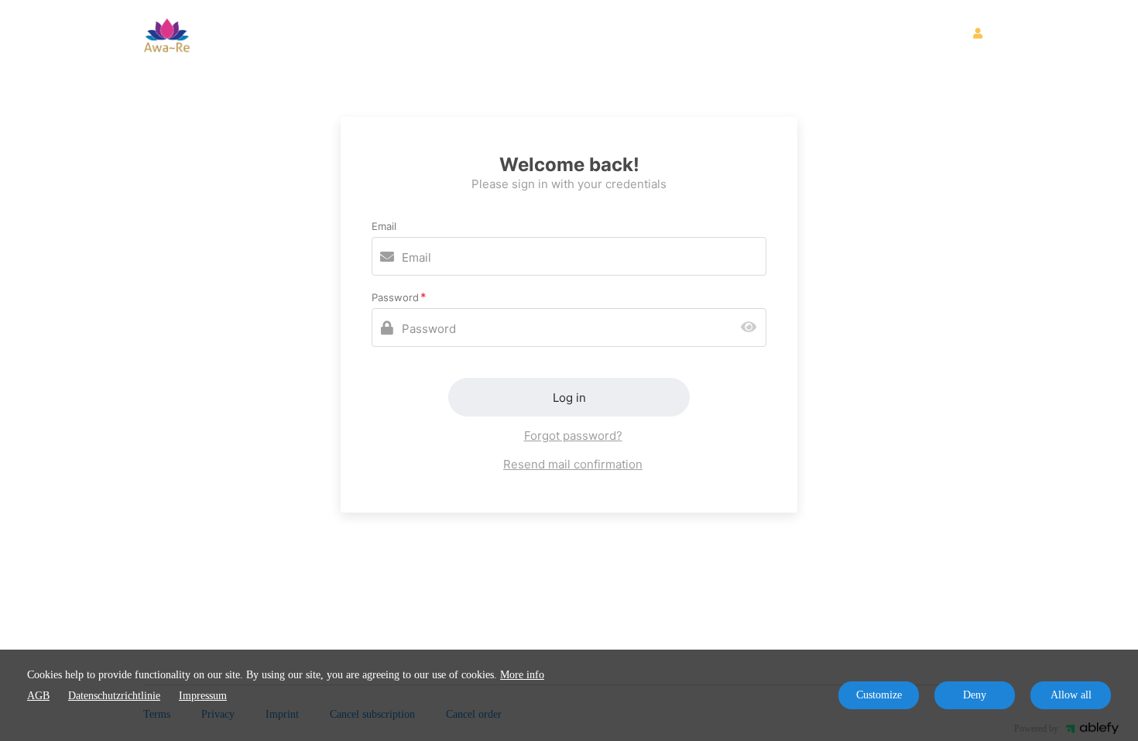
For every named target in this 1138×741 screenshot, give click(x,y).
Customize (879, 695)
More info (522, 675)
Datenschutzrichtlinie (114, 696)
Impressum (203, 696)
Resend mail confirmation (573, 464)
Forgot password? (573, 435)
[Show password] (752, 328)
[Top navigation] (984, 35)
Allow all (1071, 695)
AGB (38, 696)
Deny (974, 695)
